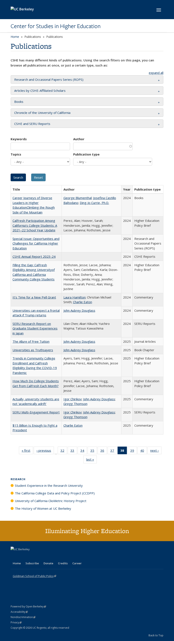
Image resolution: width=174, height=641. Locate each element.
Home (15, 37)
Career (77, 563)
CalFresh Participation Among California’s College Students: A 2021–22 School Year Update (35, 225)
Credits (63, 563)
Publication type (86, 154)
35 (93, 451)
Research (18, 479)
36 (103, 451)
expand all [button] (156, 73)
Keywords (19, 139)
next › (155, 451)
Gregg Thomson (75, 404)
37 (113, 451)
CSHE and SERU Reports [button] (32, 124)
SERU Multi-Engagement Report (36, 412)
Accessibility (19, 612)
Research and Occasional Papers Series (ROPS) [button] (48, 79)
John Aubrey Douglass (79, 310)
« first (27, 451)
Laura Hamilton (74, 297)
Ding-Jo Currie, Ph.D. (94, 203)
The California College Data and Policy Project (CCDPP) (55, 493)
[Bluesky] (47, 556)
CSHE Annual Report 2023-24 (34, 256)
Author (78, 139)
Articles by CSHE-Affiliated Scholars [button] (40, 90)
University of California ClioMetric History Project (50, 501)
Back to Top (156, 635)
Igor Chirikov (72, 399)
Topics (16, 154)
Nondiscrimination (23, 617)
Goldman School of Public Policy (34, 576)
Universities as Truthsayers (33, 350)
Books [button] (18, 101)
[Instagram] (39, 556)
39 (133, 451)
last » (91, 460)
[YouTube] (31, 556)
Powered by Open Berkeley (28, 606)
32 (63, 451)
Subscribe (32, 563)
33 (73, 451)
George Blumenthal (77, 198)
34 (83, 451)
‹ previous (45, 451)
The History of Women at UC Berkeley (43, 508)
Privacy (16, 622)
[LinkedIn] (22, 556)
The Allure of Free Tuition (31, 341)
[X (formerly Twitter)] (14, 556)
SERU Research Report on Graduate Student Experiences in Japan (35, 328)
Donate (48, 563)
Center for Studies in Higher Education (56, 26)
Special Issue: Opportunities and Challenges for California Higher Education (36, 243)
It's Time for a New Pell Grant (34, 297)
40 (143, 451)
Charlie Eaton (82, 302)
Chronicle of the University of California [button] (42, 112)
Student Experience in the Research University (49, 485)
